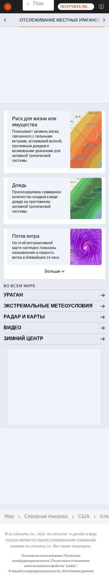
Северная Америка (46, 517)
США (84, 517)
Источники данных (78, 571)
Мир (9, 517)
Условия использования (42, 556)
